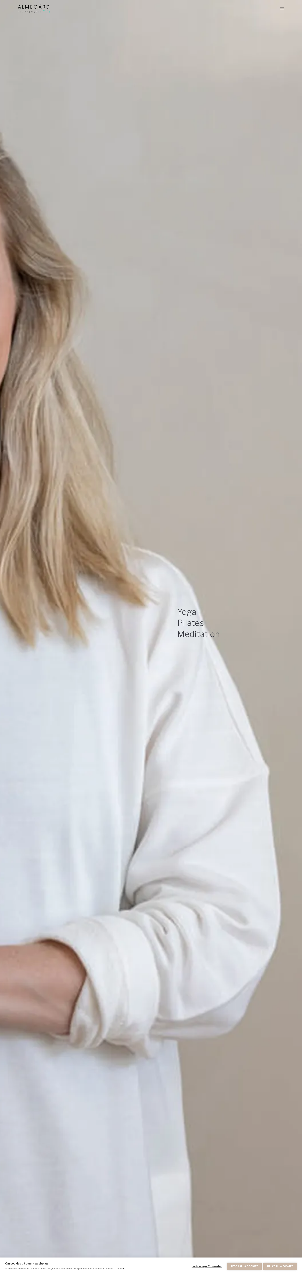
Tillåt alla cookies (280, 1266)
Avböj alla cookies (244, 1266)
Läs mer (120, 1268)
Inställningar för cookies (207, 1266)
